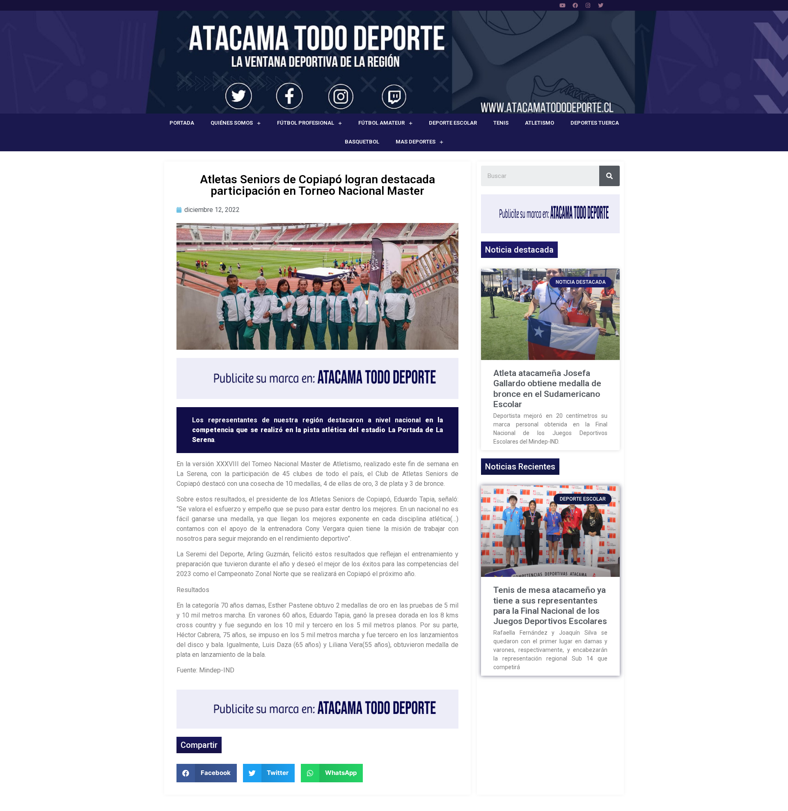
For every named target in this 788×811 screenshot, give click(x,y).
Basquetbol (362, 142)
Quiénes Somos (232, 123)
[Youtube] (562, 5)
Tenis (501, 123)
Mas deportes (415, 142)
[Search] (609, 176)
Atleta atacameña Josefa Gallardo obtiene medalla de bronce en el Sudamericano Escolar (547, 388)
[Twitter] (600, 5)
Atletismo (539, 123)
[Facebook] (575, 5)
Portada (182, 123)
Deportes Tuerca (594, 123)
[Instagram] (587, 5)
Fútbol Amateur (381, 123)
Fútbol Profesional (305, 123)
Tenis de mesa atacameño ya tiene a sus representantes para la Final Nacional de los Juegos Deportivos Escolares (550, 605)
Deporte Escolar (453, 123)
